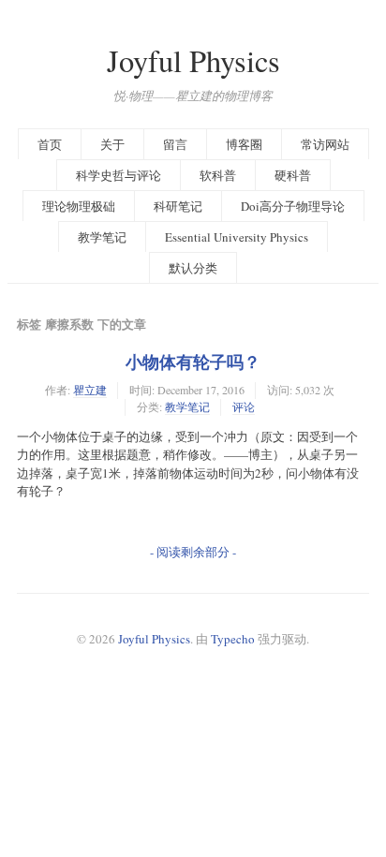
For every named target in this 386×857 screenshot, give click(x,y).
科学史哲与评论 (118, 175)
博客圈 (244, 144)
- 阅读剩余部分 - (193, 551)
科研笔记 (178, 206)
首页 (49, 144)
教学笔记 (102, 237)
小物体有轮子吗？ (193, 361)
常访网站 (325, 144)
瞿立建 (90, 389)
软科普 (218, 175)
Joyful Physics (193, 60)
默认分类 (193, 267)
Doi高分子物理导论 (293, 206)
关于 (112, 144)
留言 (175, 144)
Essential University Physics (236, 237)
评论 (243, 406)
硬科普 (293, 175)
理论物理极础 (78, 206)
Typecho (233, 638)
